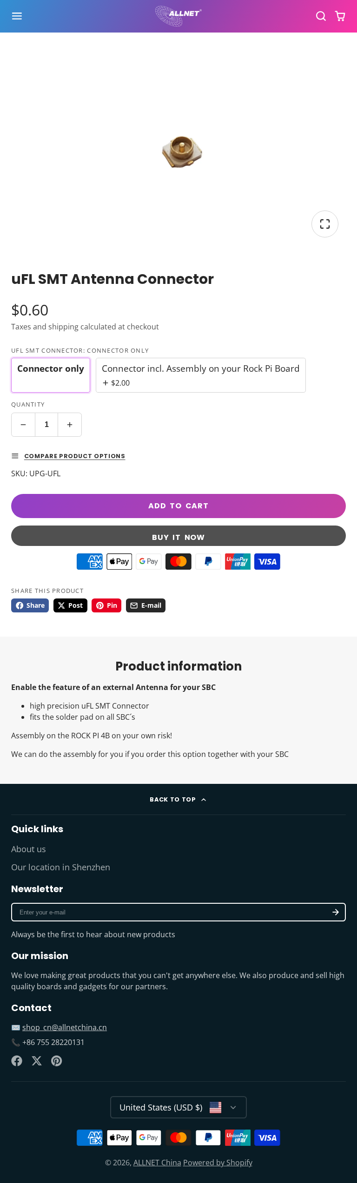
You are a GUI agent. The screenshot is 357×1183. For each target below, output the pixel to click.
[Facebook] (16, 1060)
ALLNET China (157, 1162)
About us (28, 848)
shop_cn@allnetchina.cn (64, 1027)
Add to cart (178, 505)
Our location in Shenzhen (60, 867)
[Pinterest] (56, 1060)
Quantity (28, 404)
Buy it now (178, 537)
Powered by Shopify (217, 1162)
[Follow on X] (36, 1060)
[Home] (178, 16)
